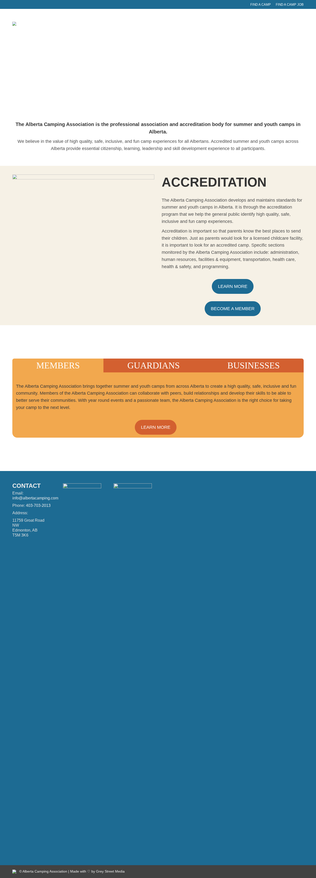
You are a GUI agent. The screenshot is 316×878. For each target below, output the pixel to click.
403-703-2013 (38, 505)
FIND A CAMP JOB (290, 4)
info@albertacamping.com (35, 498)
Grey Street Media (110, 871)
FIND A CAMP (260, 4)
